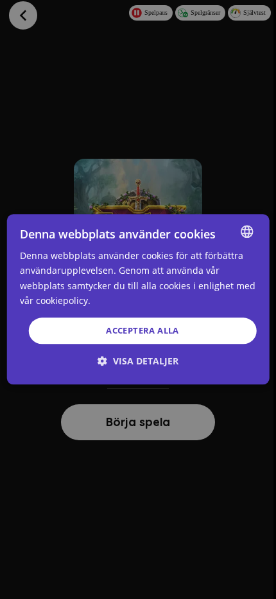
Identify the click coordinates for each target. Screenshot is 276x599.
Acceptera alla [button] (142, 330)
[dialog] (138, 299)
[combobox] (246, 231)
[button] (138, 361)
